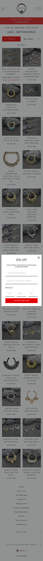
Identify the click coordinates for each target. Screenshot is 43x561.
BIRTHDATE (9, 288)
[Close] (39, 257)
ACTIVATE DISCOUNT (21, 300)
